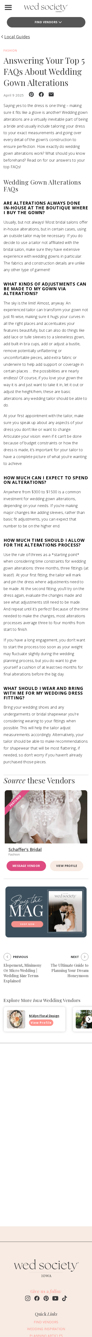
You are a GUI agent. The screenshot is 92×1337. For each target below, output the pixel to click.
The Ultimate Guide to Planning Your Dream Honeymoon (69, 970)
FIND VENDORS (46, 1322)
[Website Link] (46, 1278)
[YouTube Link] (55, 1299)
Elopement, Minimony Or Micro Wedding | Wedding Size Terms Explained (23, 973)
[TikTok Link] (64, 1299)
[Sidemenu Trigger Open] (8, 7)
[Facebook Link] (37, 1299)
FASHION (10, 51)
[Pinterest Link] (46, 1299)
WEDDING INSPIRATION (46, 1329)
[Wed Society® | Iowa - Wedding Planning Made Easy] (46, 8)
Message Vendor (26, 866)
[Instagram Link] (27, 1299)
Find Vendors (46, 22)
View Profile (66, 866)
